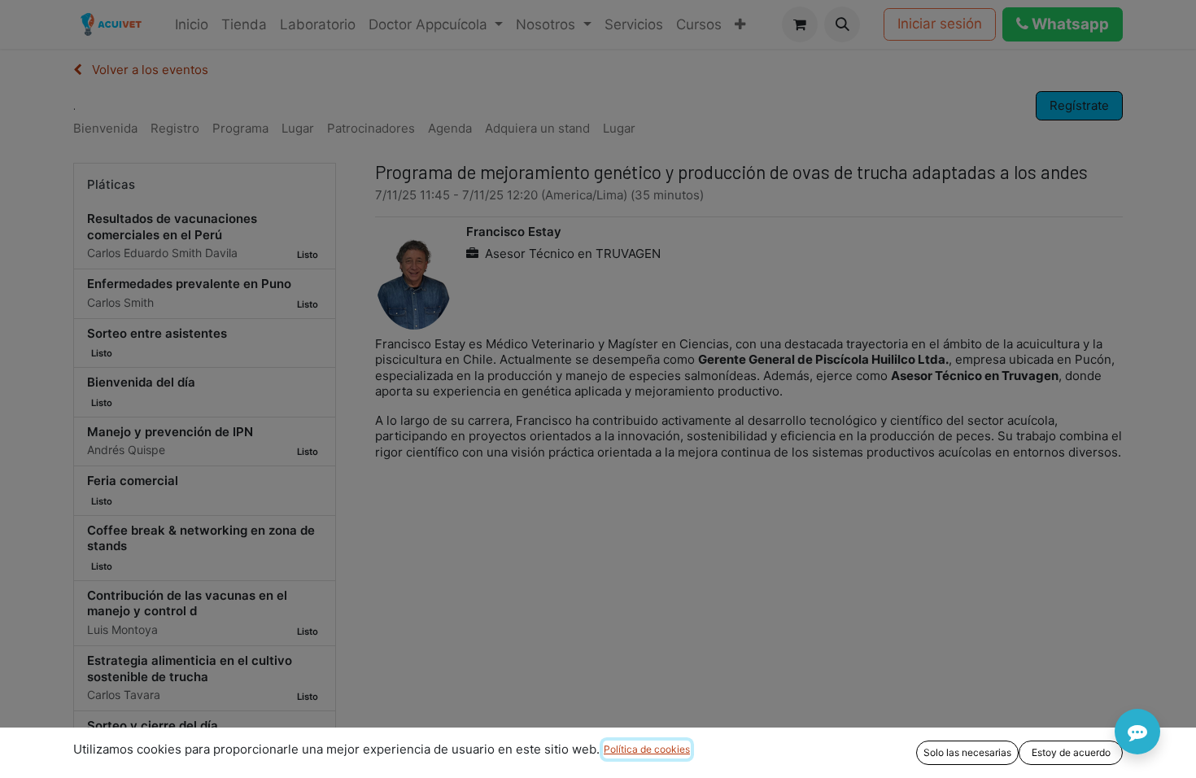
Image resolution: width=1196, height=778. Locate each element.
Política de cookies (647, 749)
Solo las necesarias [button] (967, 752)
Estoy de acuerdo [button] (1071, 752)
